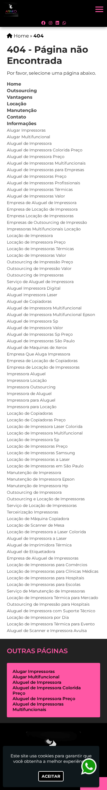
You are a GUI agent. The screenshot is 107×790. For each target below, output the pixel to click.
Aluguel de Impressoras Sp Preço (40, 334)
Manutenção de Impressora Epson (40, 479)
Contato (16, 117)
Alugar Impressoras (26, 130)
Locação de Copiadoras (30, 413)
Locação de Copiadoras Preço (36, 419)
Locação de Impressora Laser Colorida (44, 426)
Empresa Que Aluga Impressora (38, 354)
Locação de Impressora (30, 235)
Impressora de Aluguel (29, 393)
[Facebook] (43, 22)
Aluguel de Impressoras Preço (36, 176)
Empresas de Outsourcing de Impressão (47, 222)
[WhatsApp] (64, 22)
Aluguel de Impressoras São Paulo (41, 340)
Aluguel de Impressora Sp (32, 321)
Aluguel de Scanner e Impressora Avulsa (47, 630)
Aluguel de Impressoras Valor (36, 196)
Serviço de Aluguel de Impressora (40, 281)
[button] (99, 9)
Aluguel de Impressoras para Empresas (45, 169)
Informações (22, 123)
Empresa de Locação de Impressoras (43, 367)
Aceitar (51, 776)
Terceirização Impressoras (32, 512)
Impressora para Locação (31, 406)
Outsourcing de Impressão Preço (40, 261)
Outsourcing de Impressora (34, 492)
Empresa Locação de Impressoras (40, 215)
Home (14, 84)
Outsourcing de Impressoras (35, 275)
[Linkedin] (57, 22)
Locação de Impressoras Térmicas (40, 248)
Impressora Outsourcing (31, 387)
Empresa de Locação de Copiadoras (42, 360)
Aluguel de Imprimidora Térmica (39, 545)
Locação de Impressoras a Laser (38, 459)
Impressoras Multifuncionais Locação (44, 229)
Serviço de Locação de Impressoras (42, 505)
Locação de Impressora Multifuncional (45, 433)
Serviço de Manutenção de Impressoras (46, 591)
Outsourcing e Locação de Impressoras (46, 498)
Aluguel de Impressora (29, 143)
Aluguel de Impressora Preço (35, 156)
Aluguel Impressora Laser (32, 294)
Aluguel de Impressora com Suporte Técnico (51, 610)
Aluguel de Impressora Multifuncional (44, 308)
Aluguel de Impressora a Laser (37, 538)
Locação (16, 103)
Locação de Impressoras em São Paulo (45, 466)
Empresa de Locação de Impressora (42, 209)
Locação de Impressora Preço (36, 242)
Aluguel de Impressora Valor (35, 327)
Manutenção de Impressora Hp (37, 485)
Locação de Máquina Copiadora (38, 518)
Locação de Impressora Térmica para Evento (51, 624)
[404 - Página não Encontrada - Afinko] (11, 9)
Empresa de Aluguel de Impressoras (42, 558)
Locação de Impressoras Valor (36, 255)
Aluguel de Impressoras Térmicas (40, 189)
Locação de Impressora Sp (33, 439)
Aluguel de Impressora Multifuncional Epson (51, 314)
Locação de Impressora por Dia (38, 617)
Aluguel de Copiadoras (29, 301)
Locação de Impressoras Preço (37, 446)
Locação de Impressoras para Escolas (43, 584)
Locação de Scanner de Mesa (35, 525)
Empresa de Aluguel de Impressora (41, 202)
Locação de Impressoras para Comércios (47, 564)
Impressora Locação (27, 380)
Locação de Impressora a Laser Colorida (46, 531)
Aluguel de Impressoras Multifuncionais (46, 163)
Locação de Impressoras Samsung (41, 452)
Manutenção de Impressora (34, 472)
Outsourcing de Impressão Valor (39, 268)
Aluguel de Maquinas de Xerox (37, 347)
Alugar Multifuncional (28, 136)
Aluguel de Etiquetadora (31, 551)
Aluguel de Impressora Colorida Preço (44, 150)
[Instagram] (50, 22)
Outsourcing (22, 90)
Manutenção (22, 110)
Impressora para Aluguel (31, 400)
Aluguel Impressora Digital (33, 288)
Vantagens (20, 97)
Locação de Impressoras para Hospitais (45, 577)
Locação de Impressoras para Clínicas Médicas (52, 571)
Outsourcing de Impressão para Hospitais (48, 604)
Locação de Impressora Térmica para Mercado (52, 597)
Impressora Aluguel (26, 373)
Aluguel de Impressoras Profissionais (43, 182)
